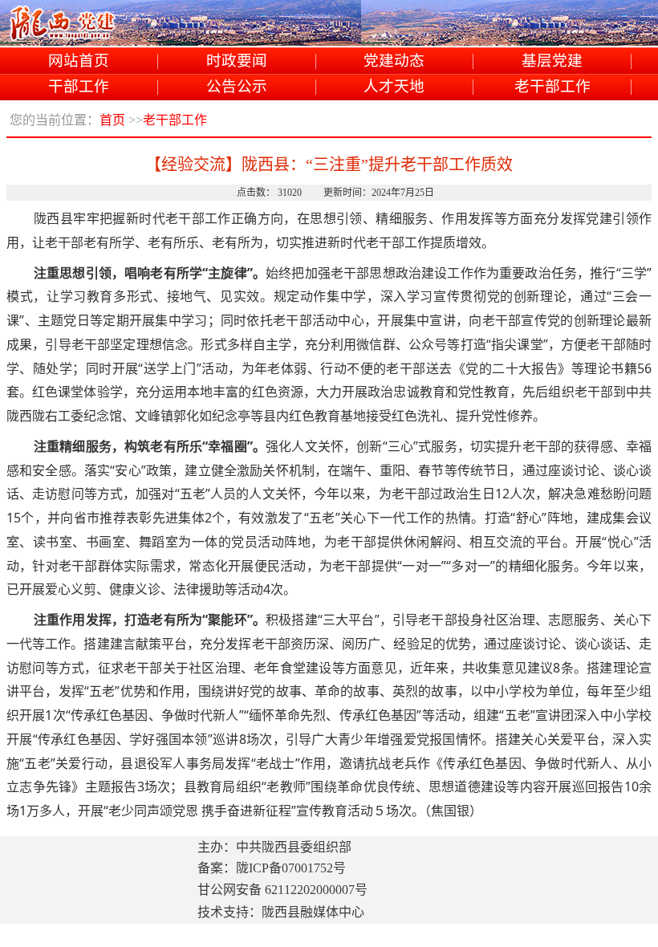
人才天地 (394, 87)
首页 (112, 120)
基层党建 (552, 61)
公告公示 (236, 87)
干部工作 (78, 87)
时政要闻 (236, 61)
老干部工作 (552, 87)
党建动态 (394, 61)
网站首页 (78, 61)
